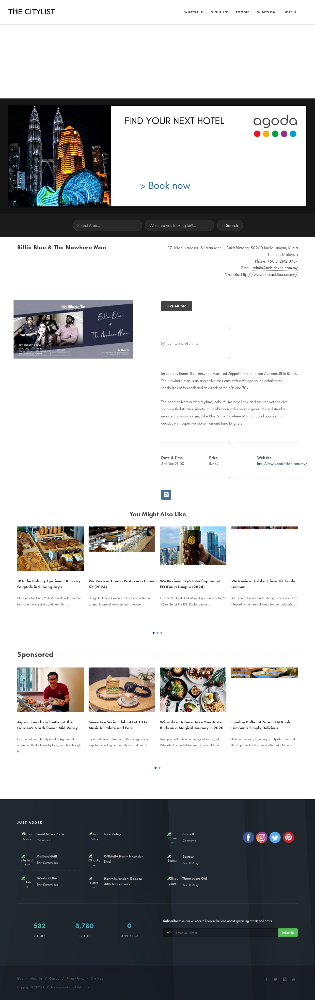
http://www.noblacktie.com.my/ (282, 463)
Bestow (188, 856)
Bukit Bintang (190, 863)
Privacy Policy (75, 978)
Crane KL (189, 834)
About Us (36, 978)
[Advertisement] (157, 61)
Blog (20, 978)
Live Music (177, 306)
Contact (54, 978)
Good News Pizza (50, 834)
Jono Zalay (112, 834)
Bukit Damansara (47, 862)
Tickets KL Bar (46, 878)
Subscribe (288, 932)
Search (232, 225)
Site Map (97, 978)
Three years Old (194, 878)
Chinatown (43, 840)
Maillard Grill (46, 856)
